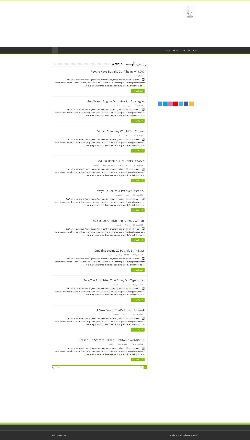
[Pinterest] (175, 104)
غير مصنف (127, 106)
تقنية (195, 50)
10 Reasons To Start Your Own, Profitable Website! (111, 340)
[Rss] (191, 104)
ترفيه (168, 50)
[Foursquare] (165, 104)
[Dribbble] (170, 104)
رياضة (175, 50)
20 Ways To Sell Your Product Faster (121, 191)
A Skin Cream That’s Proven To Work (121, 310)
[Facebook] (186, 104)
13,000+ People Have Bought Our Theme (118, 71)
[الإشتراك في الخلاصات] (53, 64)
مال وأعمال (185, 50)
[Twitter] (181, 104)
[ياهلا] (189, 11)
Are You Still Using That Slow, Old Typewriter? (114, 280)
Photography (120, 165)
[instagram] (160, 104)
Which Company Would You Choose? (121, 131)
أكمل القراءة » (137, 91)
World (128, 76)
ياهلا (53, 435)
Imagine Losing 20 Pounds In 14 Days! (119, 250)
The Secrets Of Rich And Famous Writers (118, 220)
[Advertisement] (106, 23)
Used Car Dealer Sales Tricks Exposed (120, 161)
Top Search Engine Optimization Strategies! (116, 101)
